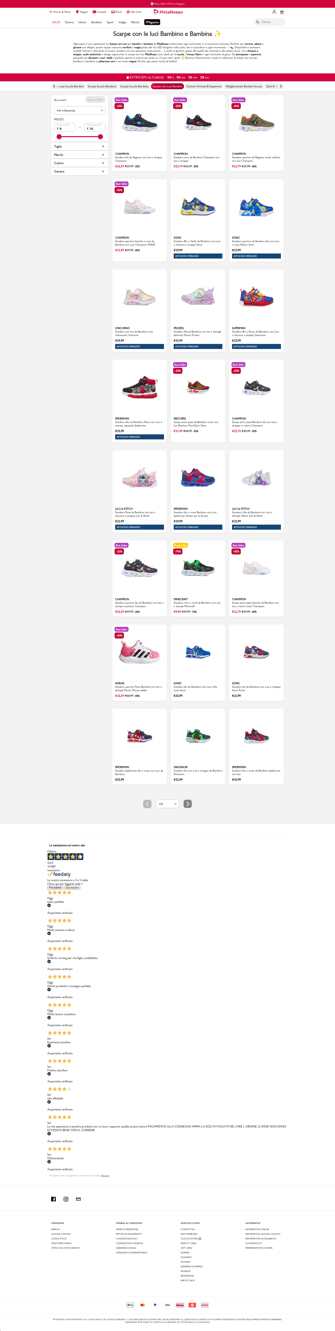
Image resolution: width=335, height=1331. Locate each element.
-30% (119, 106)
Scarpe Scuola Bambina (134, 86)
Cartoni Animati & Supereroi (203, 86)
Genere (59, 171)
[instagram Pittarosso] (66, 1199)
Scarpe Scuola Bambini (70, 86)
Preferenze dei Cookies (259, 1248)
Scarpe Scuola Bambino (102, 86)
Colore (59, 163)
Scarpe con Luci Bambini (167, 86)
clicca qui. (105, 1175)
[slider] (59, 136)
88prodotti (60, 99)
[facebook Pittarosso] (53, 1199)
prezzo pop (180, 545)
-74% (178, 551)
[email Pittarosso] (78, 1199)
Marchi (58, 155)
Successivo (72, 887)
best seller (121, 100)
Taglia (58, 146)
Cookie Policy (253, 1243)
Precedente (55, 887)
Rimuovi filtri (95, 99)
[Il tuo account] (274, 12)
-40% (236, 106)
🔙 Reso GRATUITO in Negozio (168, 3)
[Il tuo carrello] (282, 12)
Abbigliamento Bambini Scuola (243, 86)
